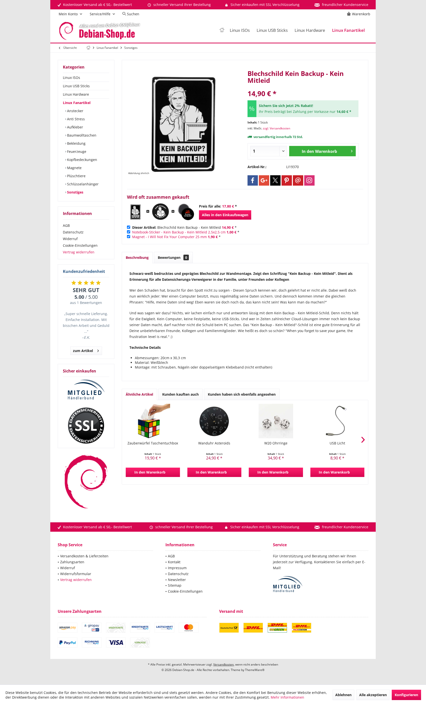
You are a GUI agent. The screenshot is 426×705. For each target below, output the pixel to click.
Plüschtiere (76, 176)
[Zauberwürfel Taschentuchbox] (153, 421)
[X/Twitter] (275, 180)
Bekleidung (76, 143)
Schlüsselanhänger (82, 184)
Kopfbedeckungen (81, 159)
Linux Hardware (76, 94)
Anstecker (74, 110)
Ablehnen (343, 694)
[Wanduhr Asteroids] (214, 421)
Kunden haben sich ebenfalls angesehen (242, 394)
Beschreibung (137, 257)
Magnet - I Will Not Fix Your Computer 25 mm (169, 236)
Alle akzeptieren (373, 694)
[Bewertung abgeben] (303, 87)
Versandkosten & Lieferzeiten (84, 556)
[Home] (221, 30)
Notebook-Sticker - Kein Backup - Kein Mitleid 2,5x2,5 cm (179, 232)
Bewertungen (172, 257)
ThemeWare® (255, 670)
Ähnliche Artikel (139, 394)
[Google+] (264, 180)
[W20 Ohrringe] (276, 421)
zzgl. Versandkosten (276, 128)
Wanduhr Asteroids (214, 443)
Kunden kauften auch (180, 394)
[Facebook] (253, 180)
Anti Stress (75, 119)
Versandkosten (223, 664)
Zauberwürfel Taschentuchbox (152, 443)
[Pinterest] (287, 180)
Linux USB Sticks (76, 86)
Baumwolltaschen (81, 135)
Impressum (177, 567)
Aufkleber (74, 127)
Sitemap (174, 585)
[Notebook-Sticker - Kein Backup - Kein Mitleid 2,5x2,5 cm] (160, 211)
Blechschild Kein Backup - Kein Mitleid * (184, 227)
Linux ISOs (71, 77)
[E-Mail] (298, 180)
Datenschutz (73, 232)
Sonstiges (74, 192)
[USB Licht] (337, 421)
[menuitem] (359, 14)
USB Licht (337, 443)
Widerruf (70, 238)
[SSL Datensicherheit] (86, 425)
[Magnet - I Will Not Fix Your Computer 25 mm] (185, 211)
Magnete (74, 167)
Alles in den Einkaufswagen (225, 214)
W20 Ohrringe (275, 443)
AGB (66, 225)
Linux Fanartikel (76, 102)
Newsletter (177, 579)
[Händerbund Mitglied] (86, 389)
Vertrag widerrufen (78, 252)
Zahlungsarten (72, 562)
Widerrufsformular (75, 573)
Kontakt (174, 562)
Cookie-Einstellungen (80, 245)
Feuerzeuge (76, 151)
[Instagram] (309, 180)
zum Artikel (83, 350)
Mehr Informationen (287, 697)
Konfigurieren (406, 694)
